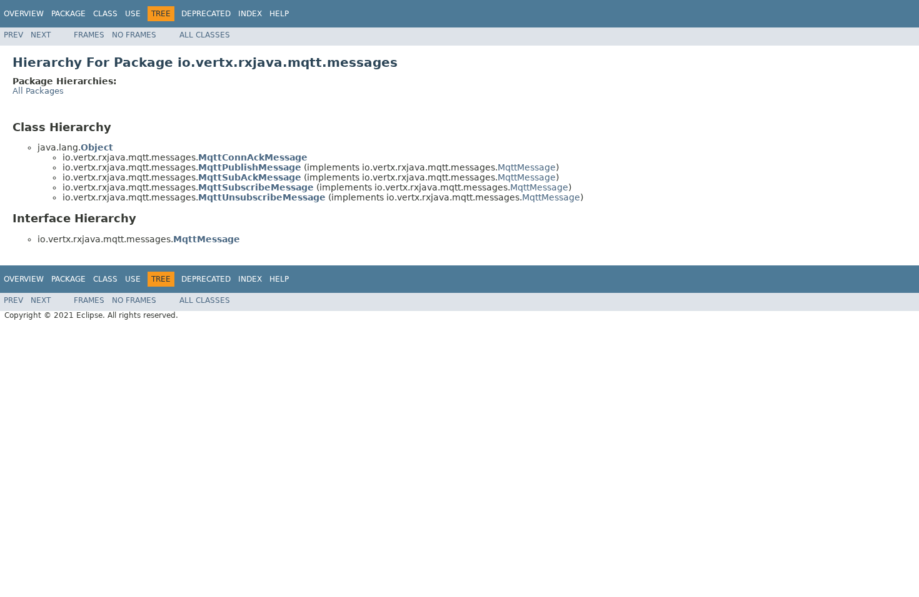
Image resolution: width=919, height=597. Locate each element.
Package (68, 13)
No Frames (134, 35)
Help (279, 13)
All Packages (38, 91)
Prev (13, 35)
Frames (89, 35)
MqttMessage (527, 167)
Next (41, 35)
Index (250, 13)
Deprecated (206, 13)
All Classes (204, 35)
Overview (24, 13)
